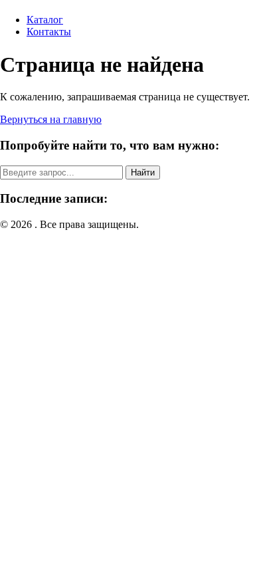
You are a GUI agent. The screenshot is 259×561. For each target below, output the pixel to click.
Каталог (45, 19)
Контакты (49, 31)
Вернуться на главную (51, 119)
